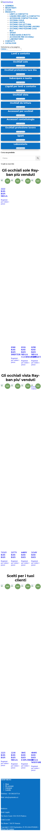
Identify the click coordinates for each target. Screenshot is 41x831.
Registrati (10, 8)
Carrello (8, 790)
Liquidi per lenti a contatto (25, 16)
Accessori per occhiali (22, 37)
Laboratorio (16, 39)
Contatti (10, 41)
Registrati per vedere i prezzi (5, 202)
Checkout (8, 788)
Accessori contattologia (24, 18)
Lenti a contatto (19, 14)
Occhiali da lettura (20, 24)
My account (9, 786)
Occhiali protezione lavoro (25, 27)
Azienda (9, 6)
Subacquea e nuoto (20, 35)
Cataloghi (10, 43)
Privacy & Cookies (7, 829)
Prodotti (10, 12)
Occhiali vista (17, 22)
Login (8, 10)
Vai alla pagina (20, 57)
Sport (13, 33)
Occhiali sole (17, 20)
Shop (7, 784)
